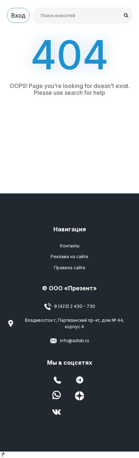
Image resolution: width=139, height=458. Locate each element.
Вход (18, 15)
